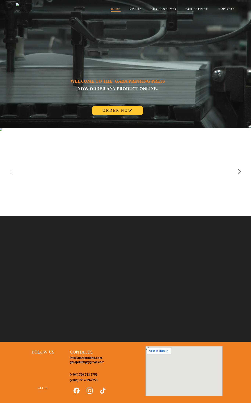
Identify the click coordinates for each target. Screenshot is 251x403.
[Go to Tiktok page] (103, 391)
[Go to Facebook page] (78, 391)
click (43, 388)
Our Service (197, 9)
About (135, 9)
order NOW (118, 110)
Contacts (226, 9)
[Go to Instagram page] (91, 391)
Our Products (163, 9)
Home (116, 9)
